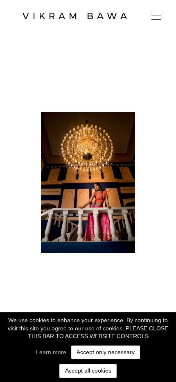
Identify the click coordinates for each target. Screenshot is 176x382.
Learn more (51, 352)
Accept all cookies (88, 370)
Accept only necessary (106, 352)
